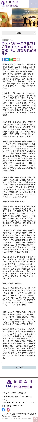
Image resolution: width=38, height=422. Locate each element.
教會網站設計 (27, 418)
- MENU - (33, 4)
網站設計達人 (15, 418)
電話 (5, 393)
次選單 (18, 33)
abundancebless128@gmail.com (19, 396)
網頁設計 (5, 418)
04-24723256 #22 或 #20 (17, 393)
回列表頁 (19, 367)
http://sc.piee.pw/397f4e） (16, 84)
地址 (5, 400)
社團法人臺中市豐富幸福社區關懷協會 (9, 4)
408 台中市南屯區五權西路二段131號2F (19, 402)
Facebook (3, 410)
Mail (5, 396)
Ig (8, 410)
